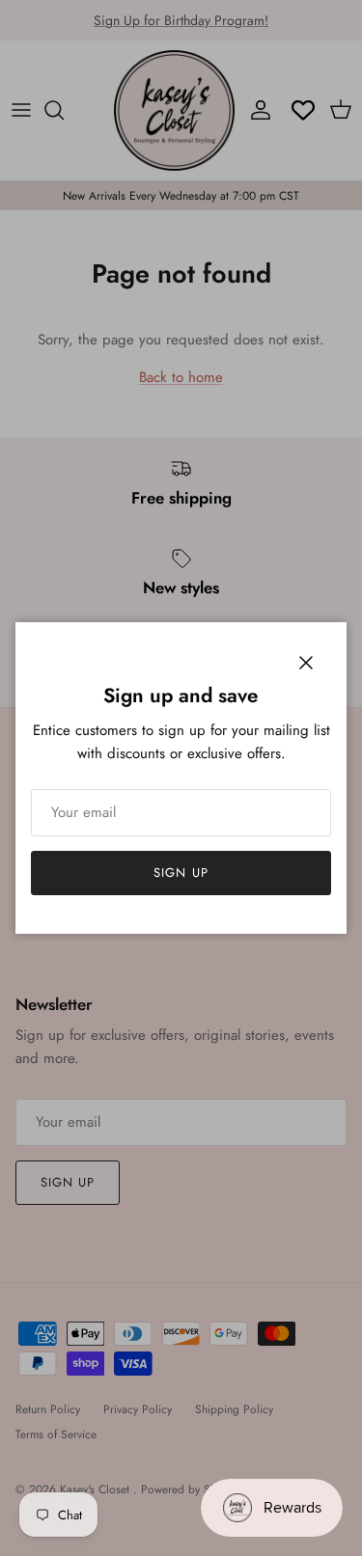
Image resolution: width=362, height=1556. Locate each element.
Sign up (180, 872)
